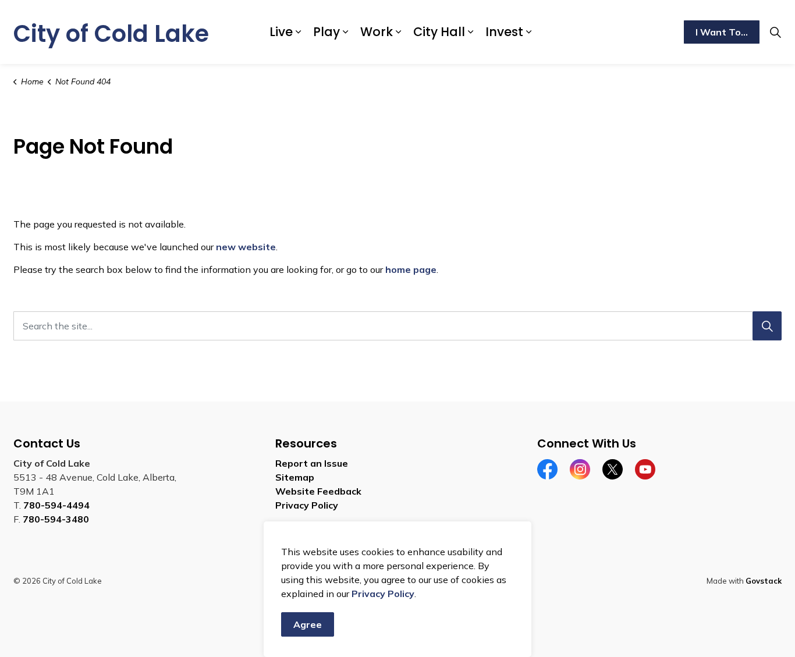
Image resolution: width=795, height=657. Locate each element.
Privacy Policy (383, 593)
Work (376, 31)
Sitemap (294, 477)
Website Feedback (318, 491)
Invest (504, 31)
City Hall (439, 31)
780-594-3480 (56, 519)
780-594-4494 (56, 505)
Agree (307, 624)
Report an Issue (311, 463)
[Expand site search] (775, 32)
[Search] (767, 325)
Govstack (764, 580)
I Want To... (721, 32)
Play (326, 31)
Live (281, 31)
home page (410, 269)
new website (246, 247)
